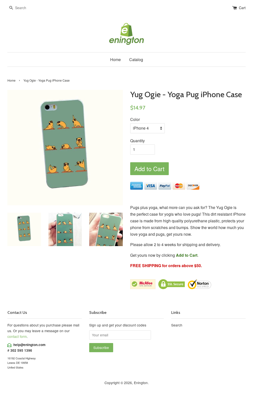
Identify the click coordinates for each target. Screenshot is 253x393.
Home (115, 59)
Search (176, 325)
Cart (242, 7)
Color (135, 119)
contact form (17, 336)
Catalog (136, 59)
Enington (141, 382)
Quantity (137, 140)
